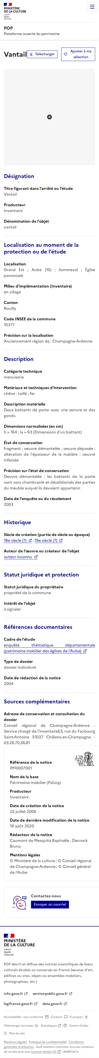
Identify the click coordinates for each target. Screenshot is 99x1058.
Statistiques (49, 1026)
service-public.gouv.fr (50, 993)
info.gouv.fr (13, 993)
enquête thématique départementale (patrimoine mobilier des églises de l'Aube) (49, 648)
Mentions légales (15, 1042)
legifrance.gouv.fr (18, 1003)
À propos (76, 1017)
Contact (56, 1017)
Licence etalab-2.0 (43, 1052)
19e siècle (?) (46, 540)
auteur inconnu (18, 557)
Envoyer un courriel (50, 904)
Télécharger (45, 54)
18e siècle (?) (15, 540)
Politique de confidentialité (48, 1042)
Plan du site (17, 1033)
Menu (92, 7)
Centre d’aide (78, 1026)
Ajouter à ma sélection (81, 54)
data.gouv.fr (52, 1003)
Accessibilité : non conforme (23, 1017)
